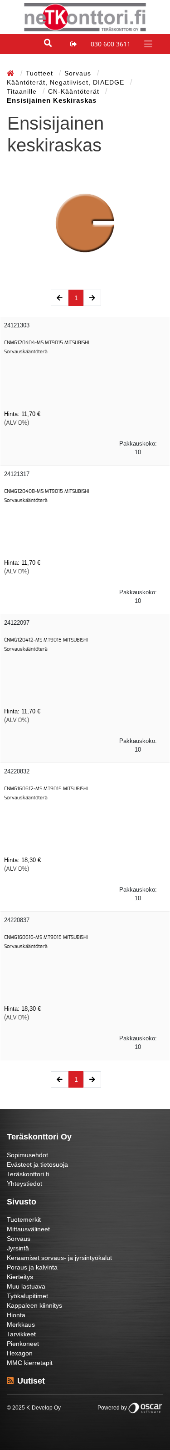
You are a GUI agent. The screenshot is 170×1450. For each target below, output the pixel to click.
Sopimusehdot (27, 1155)
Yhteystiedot (24, 1183)
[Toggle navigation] (147, 43)
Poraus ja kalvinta (32, 1267)
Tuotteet (40, 73)
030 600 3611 (111, 44)
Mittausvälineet (28, 1229)
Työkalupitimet (27, 1295)
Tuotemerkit (24, 1219)
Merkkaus (21, 1324)
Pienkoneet (23, 1343)
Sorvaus (78, 73)
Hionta (16, 1315)
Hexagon (20, 1353)
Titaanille (23, 91)
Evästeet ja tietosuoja (37, 1164)
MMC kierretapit (30, 1362)
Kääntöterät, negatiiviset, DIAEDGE (66, 82)
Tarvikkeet (21, 1334)
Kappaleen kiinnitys (34, 1305)
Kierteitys (20, 1276)
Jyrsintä (18, 1248)
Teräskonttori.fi (28, 1174)
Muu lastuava (26, 1286)
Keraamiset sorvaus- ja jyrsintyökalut (59, 1257)
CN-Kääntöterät (75, 91)
